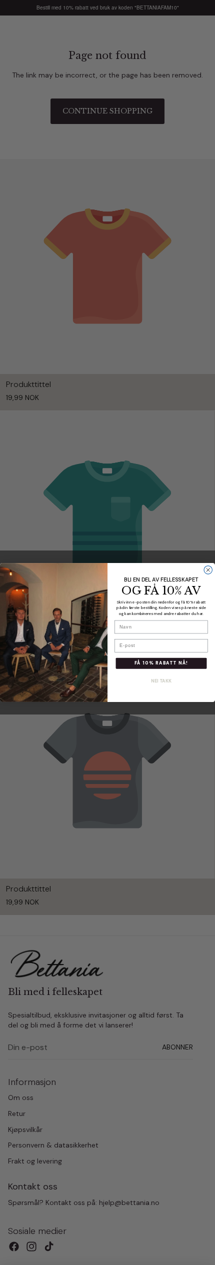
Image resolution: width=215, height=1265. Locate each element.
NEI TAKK (161, 681)
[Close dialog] (208, 570)
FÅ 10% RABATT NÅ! (161, 663)
